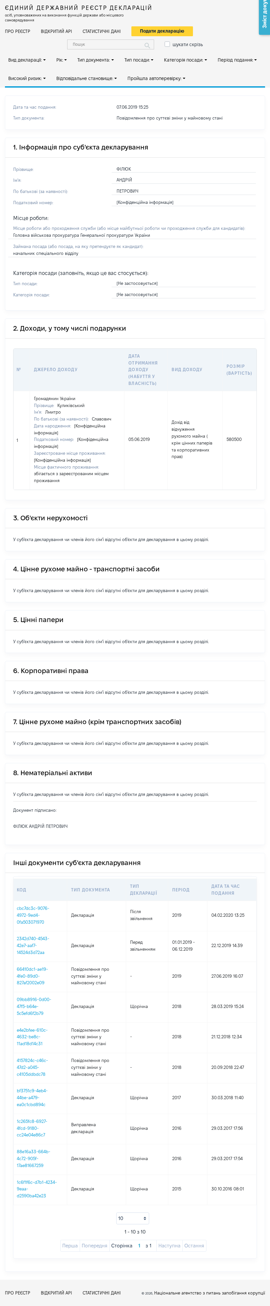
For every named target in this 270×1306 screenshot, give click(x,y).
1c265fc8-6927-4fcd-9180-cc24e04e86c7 (32, 1128)
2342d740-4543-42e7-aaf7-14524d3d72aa (33, 945)
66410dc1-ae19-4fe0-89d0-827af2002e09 (32, 976)
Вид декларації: (25, 60)
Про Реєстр (17, 31)
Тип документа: (93, 60)
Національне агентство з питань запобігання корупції (209, 1293)
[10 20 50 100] (132, 1218)
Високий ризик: (25, 78)
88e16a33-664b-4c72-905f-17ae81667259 (33, 1158)
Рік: (59, 60)
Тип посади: (137, 60)
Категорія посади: (183, 60)
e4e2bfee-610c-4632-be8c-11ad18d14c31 (32, 1037)
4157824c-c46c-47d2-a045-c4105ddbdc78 (32, 1067)
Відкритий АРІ (56, 31)
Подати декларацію (162, 31)
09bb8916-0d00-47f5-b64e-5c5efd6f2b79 (34, 1006)
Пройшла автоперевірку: (154, 78)
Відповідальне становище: (84, 78)
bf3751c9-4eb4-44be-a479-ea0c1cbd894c (32, 1097)
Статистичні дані (102, 31)
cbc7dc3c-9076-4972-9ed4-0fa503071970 (33, 915)
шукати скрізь (188, 44)
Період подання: (235, 60)
